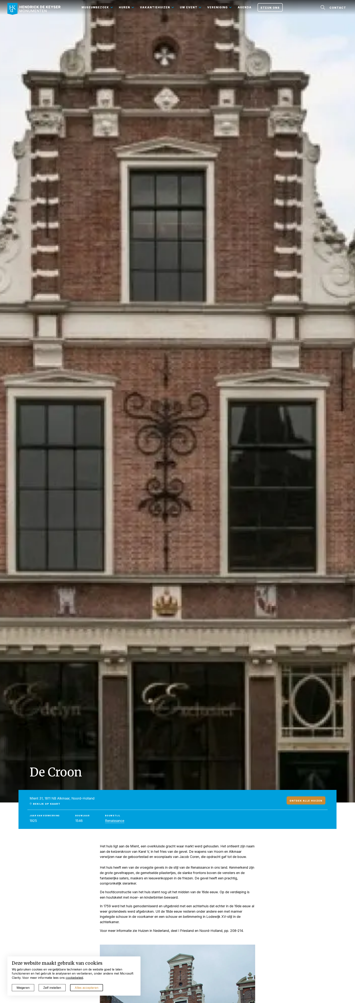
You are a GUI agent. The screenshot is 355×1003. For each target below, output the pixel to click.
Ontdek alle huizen (306, 800)
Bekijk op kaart (46, 803)
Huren (124, 7)
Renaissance (114, 821)
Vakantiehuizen (155, 7)
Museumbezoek (95, 7)
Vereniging (217, 7)
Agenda (245, 7)
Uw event (188, 7)
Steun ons (270, 7)
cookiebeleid (74, 978)
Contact (337, 7)
